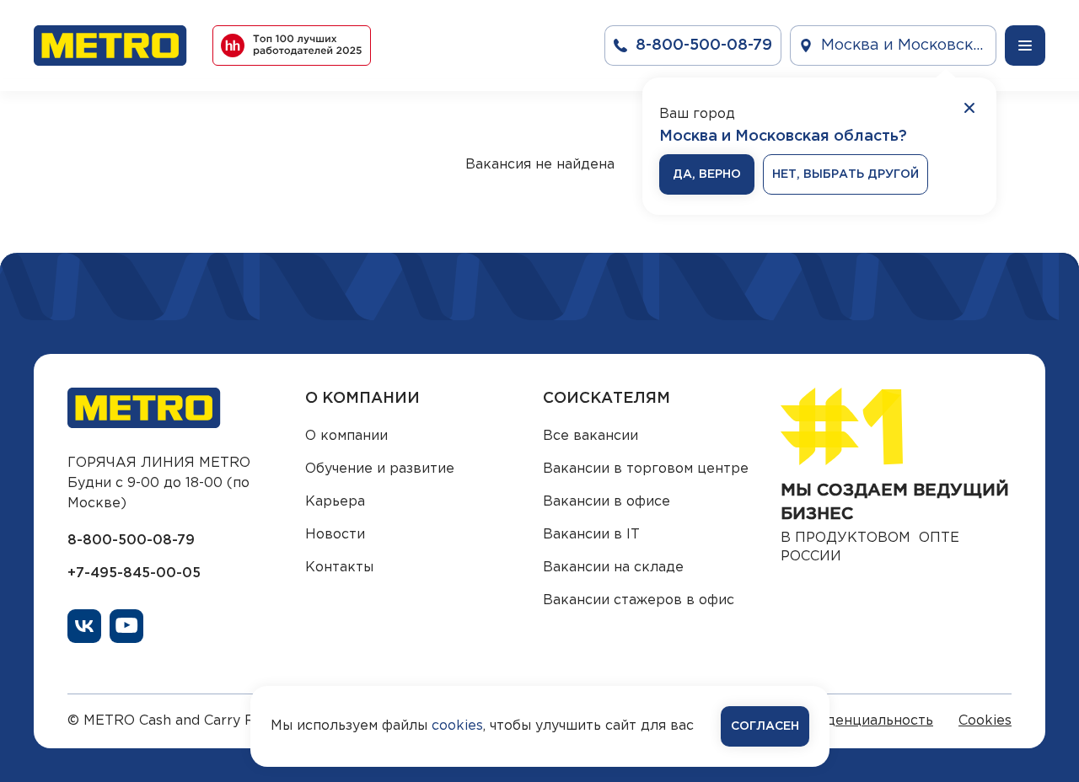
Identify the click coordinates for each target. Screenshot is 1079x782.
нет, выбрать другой (845, 174)
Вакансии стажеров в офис (638, 600)
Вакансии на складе (613, 567)
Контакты (339, 567)
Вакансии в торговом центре (646, 469)
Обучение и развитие (379, 469)
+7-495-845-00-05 (134, 573)
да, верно (707, 174)
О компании (346, 436)
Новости (335, 534)
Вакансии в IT (591, 534)
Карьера (335, 501)
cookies (457, 726)
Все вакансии (590, 436)
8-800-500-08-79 (131, 540)
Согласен (765, 726)
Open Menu (1025, 45)
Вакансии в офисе (606, 501)
